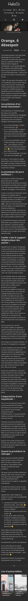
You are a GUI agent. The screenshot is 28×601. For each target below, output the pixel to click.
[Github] (14, 20)
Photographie (10, 13)
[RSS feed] (5, 20)
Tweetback (21, 13)
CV (16, 10)
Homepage (8, 10)
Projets (23, 10)
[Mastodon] (22, 20)
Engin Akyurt (13, 32)
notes (17, 50)
